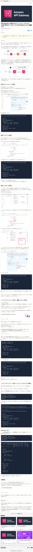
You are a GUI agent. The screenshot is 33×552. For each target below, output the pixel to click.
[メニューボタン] (1, 1)
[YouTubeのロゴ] (32, 547)
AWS (9, 28)
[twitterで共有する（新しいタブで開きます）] (31, 30)
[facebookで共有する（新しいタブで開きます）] (29, 30)
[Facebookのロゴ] (28, 547)
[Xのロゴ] (29, 547)
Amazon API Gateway (4, 28)
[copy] (30, 115)
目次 (30, 3)
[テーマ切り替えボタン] (32, 1)
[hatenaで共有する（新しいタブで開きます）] (28, 30)
